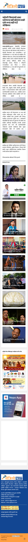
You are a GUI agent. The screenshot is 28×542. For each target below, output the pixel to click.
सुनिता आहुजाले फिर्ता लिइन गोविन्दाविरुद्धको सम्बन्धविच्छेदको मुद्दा (14, 322)
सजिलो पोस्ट (7, 29)
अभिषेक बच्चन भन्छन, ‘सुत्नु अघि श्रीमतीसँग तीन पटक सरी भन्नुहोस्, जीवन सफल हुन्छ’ (13, 215)
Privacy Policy (4, 539)
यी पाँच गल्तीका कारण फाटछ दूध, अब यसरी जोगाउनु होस (14, 304)
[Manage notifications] (24, 539)
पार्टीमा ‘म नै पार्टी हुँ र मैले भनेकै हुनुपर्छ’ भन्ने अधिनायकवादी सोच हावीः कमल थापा (13, 250)
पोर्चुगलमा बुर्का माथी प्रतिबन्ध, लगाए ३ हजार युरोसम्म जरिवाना (14, 286)
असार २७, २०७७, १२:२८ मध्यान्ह (17, 29)
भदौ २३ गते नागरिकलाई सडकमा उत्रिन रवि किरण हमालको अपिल (13, 233)
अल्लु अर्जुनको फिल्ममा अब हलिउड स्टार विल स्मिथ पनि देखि (14, 340)
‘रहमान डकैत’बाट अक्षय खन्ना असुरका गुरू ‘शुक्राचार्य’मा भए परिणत (13, 268)
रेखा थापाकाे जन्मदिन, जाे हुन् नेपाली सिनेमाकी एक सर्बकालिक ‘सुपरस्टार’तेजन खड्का (13, 178)
